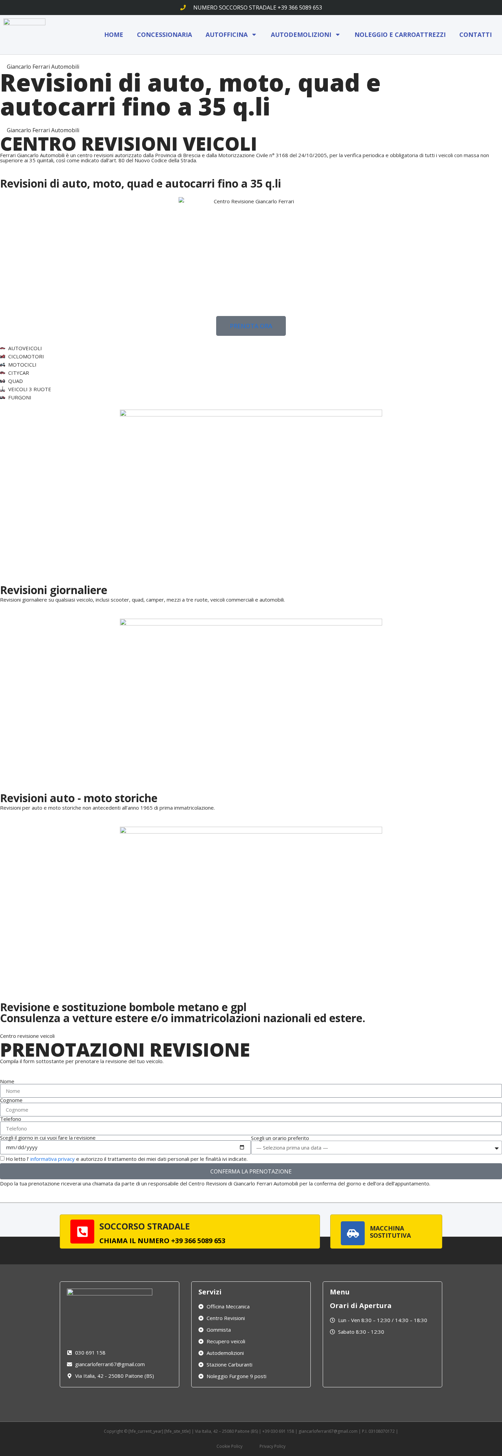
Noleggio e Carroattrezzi (400, 34)
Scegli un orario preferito (280, 1138)
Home (113, 34)
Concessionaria (164, 34)
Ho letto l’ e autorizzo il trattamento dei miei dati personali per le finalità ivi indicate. (127, 1159)
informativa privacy (52, 1159)
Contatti (475, 34)
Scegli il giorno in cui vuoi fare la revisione (48, 1137)
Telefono (10, 1119)
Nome (7, 1081)
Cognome (11, 1100)
